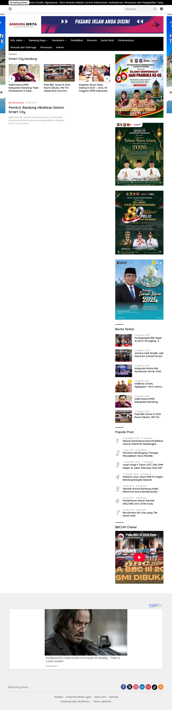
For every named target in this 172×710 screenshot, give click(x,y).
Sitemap (113, 696)
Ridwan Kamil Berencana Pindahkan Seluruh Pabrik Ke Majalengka (143, 442)
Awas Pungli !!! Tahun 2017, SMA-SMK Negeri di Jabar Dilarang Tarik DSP (143, 466)
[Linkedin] (142, 687)
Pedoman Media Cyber (79, 696)
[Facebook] (123, 687)
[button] (155, 8)
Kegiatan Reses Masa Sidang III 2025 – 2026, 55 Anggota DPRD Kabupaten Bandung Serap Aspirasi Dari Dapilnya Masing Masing (94, 87)
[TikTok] (154, 687)
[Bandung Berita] (23, 24)
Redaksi (58, 696)
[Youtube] (148, 687)
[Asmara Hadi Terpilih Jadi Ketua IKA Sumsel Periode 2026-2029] (123, 355)
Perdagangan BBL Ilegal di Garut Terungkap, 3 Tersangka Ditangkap (148, 339)
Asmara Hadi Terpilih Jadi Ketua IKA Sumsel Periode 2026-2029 (149, 355)
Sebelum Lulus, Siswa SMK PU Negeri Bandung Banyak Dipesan (143, 478)
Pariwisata (46, 47)
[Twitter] (129, 687)
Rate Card (100, 696)
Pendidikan (77, 40)
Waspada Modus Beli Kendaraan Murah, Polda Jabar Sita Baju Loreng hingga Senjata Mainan (148, 370)
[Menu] (11, 9)
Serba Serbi (107, 40)
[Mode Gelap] (161, 9)
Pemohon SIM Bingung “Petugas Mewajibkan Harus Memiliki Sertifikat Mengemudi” (140, 454)
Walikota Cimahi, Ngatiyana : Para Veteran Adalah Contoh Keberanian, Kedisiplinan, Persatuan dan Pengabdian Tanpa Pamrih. (149, 385)
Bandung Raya (37, 40)
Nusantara (58, 40)
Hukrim (60, 47)
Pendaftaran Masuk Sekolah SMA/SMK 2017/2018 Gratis (139, 502)
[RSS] (160, 687)
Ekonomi (92, 40)
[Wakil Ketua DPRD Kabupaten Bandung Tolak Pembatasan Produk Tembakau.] (24, 73)
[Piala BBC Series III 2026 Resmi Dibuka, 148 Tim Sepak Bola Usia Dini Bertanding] (59, 73)
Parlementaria (126, 40)
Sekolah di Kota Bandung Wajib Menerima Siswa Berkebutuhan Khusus (140, 490)
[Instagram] (136, 687)
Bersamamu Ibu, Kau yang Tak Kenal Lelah (140, 514)
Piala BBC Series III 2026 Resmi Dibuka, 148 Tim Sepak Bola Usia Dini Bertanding (57, 87)
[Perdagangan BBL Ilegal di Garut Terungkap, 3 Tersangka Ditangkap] (123, 340)
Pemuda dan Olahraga (23, 47)
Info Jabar (17, 40)
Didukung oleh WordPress (75, 701)
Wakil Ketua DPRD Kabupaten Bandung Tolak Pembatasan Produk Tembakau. (23, 87)
